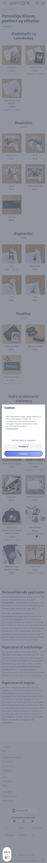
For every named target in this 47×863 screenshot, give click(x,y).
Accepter (23, 453)
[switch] (7, 857)
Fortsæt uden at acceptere (24, 440)
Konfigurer (23, 446)
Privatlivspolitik (12, 428)
